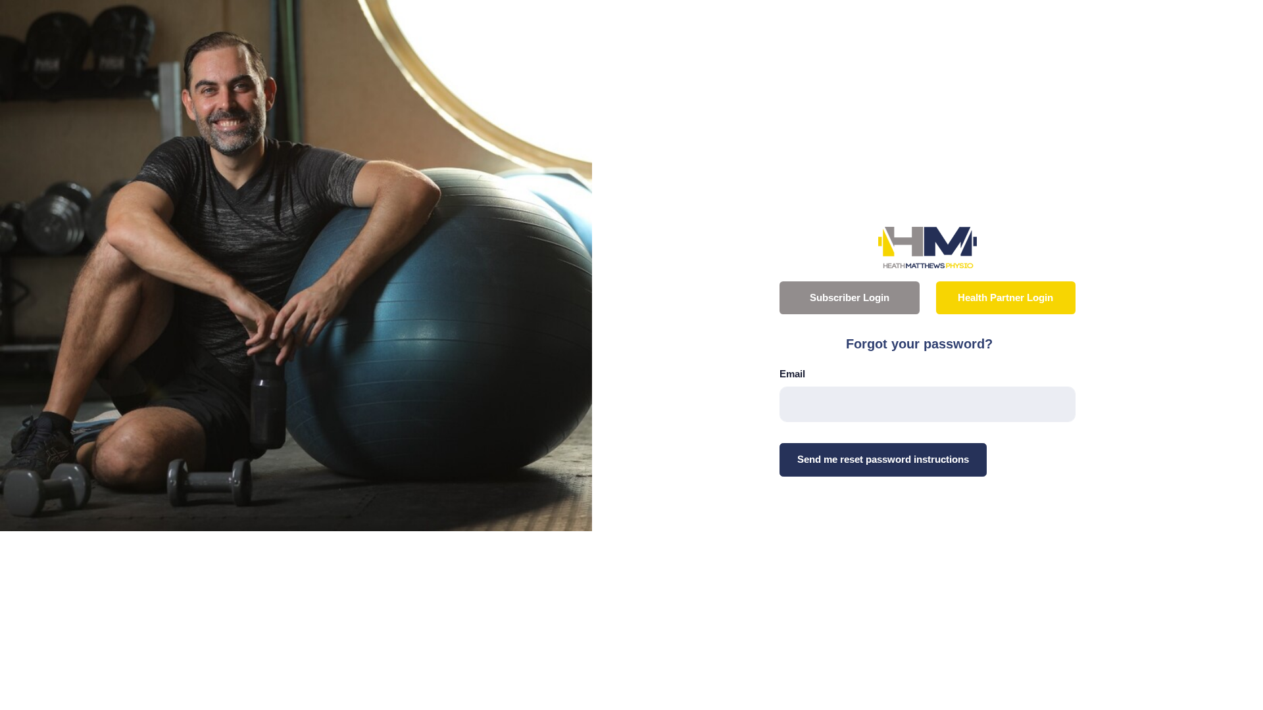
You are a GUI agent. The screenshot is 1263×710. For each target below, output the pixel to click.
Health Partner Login (1005, 298)
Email (792, 373)
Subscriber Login (849, 298)
